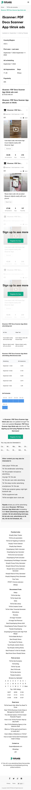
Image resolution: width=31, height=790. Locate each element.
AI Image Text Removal (15, 620)
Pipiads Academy (15, 675)
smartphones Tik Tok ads (10, 486)
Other (25, 686)
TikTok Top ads (15, 666)
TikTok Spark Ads (15, 598)
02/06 (15, 692)
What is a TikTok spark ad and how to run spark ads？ (15, 730)
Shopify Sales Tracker (15, 535)
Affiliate (15, 585)
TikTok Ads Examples (15, 661)
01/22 (22, 692)
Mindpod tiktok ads (10, 446)
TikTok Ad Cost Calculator (15, 555)
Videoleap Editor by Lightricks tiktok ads (21, 450)
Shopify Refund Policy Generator (15, 566)
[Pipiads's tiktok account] (17, 778)
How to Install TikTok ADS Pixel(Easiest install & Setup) (15, 738)
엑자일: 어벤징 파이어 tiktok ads (27, 450)
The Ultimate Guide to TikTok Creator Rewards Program (15, 716)
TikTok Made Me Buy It (15, 636)
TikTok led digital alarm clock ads (13, 497)
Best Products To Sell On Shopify (15, 650)
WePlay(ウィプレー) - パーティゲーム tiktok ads (21, 446)
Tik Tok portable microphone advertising (11, 473)
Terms (13, 783)
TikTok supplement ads (9, 494)
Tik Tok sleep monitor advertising (13, 483)
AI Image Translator (15, 618)
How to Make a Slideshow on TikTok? (15, 734)
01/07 (22, 697)
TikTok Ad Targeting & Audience (15, 541)
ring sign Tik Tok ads (9, 477)
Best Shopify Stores (15, 639)
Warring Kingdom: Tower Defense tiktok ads (15, 446)
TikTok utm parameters (15, 538)
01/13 (15, 695)
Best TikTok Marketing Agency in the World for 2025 (15, 725)
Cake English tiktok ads (4, 446)
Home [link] (2, 7)
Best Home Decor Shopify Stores (15, 653)
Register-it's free (15, 241)
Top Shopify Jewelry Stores (16, 645)
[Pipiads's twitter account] (13, 778)
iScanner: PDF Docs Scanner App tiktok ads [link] (13, 10)
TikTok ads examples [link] (12, 7)
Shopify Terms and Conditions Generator (15, 570)
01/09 (9, 697)
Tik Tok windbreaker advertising (12, 469)
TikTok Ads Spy (15, 595)
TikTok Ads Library (15, 604)
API (15, 752)
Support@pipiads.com (15, 746)
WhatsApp (15, 749)
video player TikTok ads (10, 465)
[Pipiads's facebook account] (9, 778)
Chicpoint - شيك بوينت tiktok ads (27, 446)
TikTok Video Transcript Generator (15, 609)
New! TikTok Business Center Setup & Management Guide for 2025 (15, 711)
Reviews (15, 615)
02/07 (9, 692)
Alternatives (15, 612)
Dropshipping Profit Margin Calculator (15, 560)
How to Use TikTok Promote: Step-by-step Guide (15, 720)
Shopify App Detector (15, 546)
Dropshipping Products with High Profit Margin (15, 633)
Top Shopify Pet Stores (15, 642)
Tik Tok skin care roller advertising (13, 480)
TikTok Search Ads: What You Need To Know (15, 706)
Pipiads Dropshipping (15, 629)
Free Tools (15, 579)
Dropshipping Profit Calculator (15, 558)
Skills (15, 601)
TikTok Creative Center (15, 606)
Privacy (8, 783)
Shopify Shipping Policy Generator (15, 576)
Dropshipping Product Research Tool (15, 626)
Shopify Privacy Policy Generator (15, 563)
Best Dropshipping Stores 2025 (15, 623)
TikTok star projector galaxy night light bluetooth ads (14, 490)
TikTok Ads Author (15, 672)
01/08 (15, 697)
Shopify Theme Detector (15, 544)
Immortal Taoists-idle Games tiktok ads (4, 450)
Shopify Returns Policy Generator (15, 574)
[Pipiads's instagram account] (21, 778)
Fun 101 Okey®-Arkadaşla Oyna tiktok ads (10, 450)
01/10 (22, 695)
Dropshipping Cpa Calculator (15, 552)
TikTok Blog (15, 664)
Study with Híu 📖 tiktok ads (15, 450)
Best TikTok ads (15, 669)
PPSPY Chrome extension (15, 582)
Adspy (15, 592)
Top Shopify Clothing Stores (15, 648)
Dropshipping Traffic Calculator (15, 549)
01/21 (9, 695)
